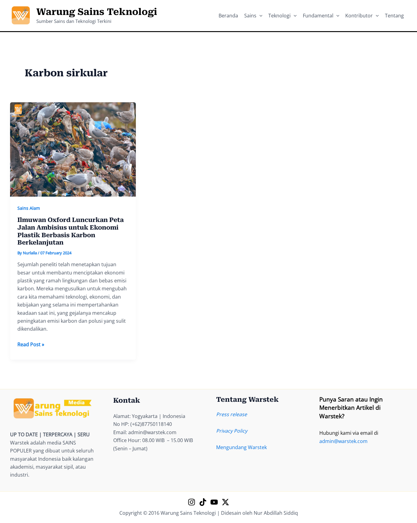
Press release (231, 414)
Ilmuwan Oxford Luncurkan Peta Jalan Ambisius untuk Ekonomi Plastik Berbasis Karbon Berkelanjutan (70, 231)
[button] (259, 15)
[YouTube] (214, 502)
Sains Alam (28, 208)
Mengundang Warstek (241, 447)
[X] (225, 502)
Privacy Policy (231, 430)
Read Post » (30, 344)
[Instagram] (191, 502)
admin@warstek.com (343, 441)
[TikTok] (203, 502)
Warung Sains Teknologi (96, 11)
